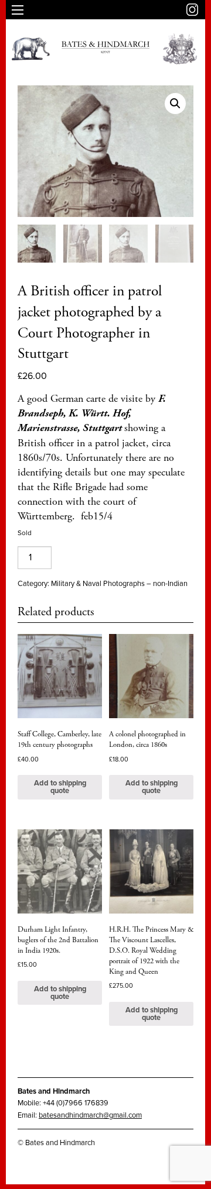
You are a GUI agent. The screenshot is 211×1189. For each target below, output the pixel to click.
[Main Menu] (17, 10)
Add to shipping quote (60, 786)
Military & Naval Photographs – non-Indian (119, 583)
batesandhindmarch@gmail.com (90, 1115)
